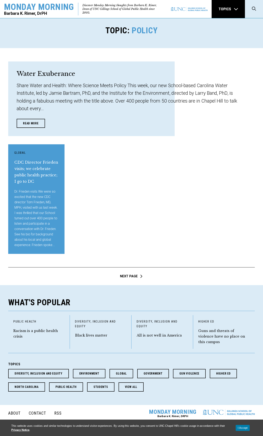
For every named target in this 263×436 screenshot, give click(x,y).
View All (131, 387)
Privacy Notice (20, 429)
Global (20, 152)
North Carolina (27, 387)
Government (153, 373)
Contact (37, 413)
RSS (58, 413)
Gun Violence (189, 373)
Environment (89, 373)
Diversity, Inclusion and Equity (95, 324)
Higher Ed (206, 321)
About (14, 413)
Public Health (24, 321)
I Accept (243, 427)
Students (100, 387)
